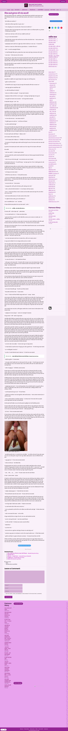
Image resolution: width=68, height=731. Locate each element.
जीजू (50, 100)
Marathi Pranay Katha (54, 143)
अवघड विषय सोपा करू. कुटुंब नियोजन (11, 564)
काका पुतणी (52, 96)
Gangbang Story (52, 77)
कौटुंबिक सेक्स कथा (52, 171)
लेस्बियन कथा (51, 190)
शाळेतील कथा (51, 196)
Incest (50, 81)
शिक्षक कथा (51, 198)
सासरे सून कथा (52, 126)
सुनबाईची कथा (52, 130)
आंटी (50, 89)
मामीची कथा (52, 113)
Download (63, 1)
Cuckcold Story (52, 74)
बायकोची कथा (52, 104)
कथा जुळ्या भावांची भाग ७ (53, 48)
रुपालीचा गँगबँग (51, 44)
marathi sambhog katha (54, 145)
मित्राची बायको (51, 186)
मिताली (7, 563)
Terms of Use (32, 728)
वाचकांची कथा (51, 192)
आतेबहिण (51, 91)
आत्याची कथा (52, 92)
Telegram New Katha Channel (24, 545)
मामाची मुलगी (52, 109)
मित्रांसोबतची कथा (53, 121)
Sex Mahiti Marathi (18, 603)
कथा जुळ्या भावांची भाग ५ (53, 54)
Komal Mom (52, 83)
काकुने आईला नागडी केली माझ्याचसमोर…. (7, 669)
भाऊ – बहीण (52, 106)
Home (8, 9)
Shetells (50, 156)
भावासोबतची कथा (53, 107)
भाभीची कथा (51, 184)
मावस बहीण (52, 117)
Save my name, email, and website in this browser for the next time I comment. (24, 593)
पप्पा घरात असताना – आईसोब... (54, 219)
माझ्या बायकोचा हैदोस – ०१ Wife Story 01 (8, 675)
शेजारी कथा (51, 200)
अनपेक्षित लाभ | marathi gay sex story (15, 557)
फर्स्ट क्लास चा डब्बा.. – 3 (53, 38)
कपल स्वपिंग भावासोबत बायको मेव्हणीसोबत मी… (8, 681)
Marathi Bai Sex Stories (54, 138)
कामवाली (50, 166)
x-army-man (51, 162)
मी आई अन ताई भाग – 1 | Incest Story (8, 621)
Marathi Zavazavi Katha (54, 147)
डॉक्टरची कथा (51, 177)
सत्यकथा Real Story (53, 201)
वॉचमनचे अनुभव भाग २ (53, 66)
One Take (51, 151)
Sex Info (50, 154)
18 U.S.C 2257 (41, 728)
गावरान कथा (51, 175)
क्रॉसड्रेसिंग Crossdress (53, 173)
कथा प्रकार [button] (17, 9)
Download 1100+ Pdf (54, 14)
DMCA (36, 728)
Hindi (57, 9)
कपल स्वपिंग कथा (52, 164)
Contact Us (46, 728)
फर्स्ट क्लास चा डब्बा (52, 42)
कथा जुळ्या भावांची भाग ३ (53, 61)
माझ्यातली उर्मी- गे (10, 554)
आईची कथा (52, 87)
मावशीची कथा (52, 115)
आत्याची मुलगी (52, 94)
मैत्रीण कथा (50, 188)
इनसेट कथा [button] (24, 9)
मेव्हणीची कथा (52, 122)
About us (21, 728)
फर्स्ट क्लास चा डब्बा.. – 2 (53, 40)
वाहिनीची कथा (52, 124)
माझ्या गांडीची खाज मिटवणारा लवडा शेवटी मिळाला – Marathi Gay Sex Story (22, 553)
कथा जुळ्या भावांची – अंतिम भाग (54, 46)
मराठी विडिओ (40, 9)
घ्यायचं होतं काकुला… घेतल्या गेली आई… (8, 649)
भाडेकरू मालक (51, 183)
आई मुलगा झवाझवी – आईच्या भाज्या (8, 663)
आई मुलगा (51, 85)
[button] (60, 10)
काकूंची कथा (52, 98)
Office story (51, 149)
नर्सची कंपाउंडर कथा (52, 179)
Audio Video (51, 72)
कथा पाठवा (52, 9)
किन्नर (50, 168)
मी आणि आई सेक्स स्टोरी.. (53, 222)
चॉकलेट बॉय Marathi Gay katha (14, 559)
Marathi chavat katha (53, 139)
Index (12, 9)
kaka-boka (51, 134)
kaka (50, 132)
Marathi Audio (52, 136)
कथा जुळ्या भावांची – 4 (53, 59)
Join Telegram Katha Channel (56, 21)
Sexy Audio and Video (53, 210)
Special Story (51, 160)
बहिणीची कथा (52, 102)
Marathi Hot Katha (35, 5)
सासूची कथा (52, 128)
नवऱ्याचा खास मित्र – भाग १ (53, 50)
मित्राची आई (52, 119)
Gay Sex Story (8, 561)
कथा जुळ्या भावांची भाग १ (53, 64)
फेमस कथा (50, 181)
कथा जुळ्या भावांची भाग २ (53, 62)
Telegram (4, 1)
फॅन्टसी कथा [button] (32, 9)
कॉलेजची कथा (51, 169)
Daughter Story (52, 76)
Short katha (51, 158)
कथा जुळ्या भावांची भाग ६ (53, 52)
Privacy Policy (26, 728)
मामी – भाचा (52, 111)
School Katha (52, 153)
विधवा (50, 194)
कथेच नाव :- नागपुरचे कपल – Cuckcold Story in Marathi (19, 556)
